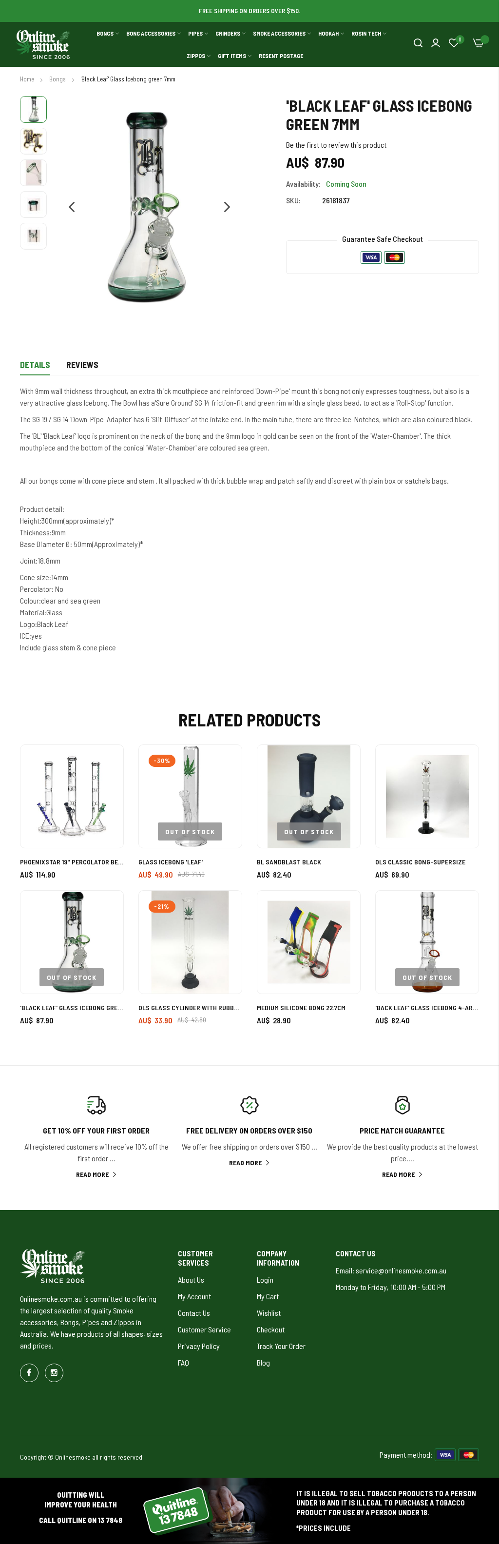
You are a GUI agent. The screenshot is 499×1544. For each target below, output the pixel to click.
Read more (92, 1174)
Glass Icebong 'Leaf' (170, 862)
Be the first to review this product (336, 144)
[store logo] (43, 44)
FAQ (183, 1362)
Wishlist (269, 1312)
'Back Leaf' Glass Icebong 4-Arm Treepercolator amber (427, 1007)
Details (35, 365)
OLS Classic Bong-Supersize (420, 862)
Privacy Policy (199, 1345)
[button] (67, 207)
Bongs (58, 79)
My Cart (268, 1296)
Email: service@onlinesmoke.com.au (391, 1270)
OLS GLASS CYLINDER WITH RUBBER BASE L (190, 1007)
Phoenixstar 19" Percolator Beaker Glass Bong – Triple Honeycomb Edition (72, 862)
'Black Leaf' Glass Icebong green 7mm (72, 1007)
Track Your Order (281, 1345)
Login (265, 1279)
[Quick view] (105, 817)
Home (28, 79)
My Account (194, 1296)
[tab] (35, 367)
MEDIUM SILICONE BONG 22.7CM (301, 1007)
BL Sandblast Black (289, 862)
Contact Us (194, 1312)
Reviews (82, 365)
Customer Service (204, 1329)
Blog (263, 1362)
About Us (191, 1279)
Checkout (271, 1329)
